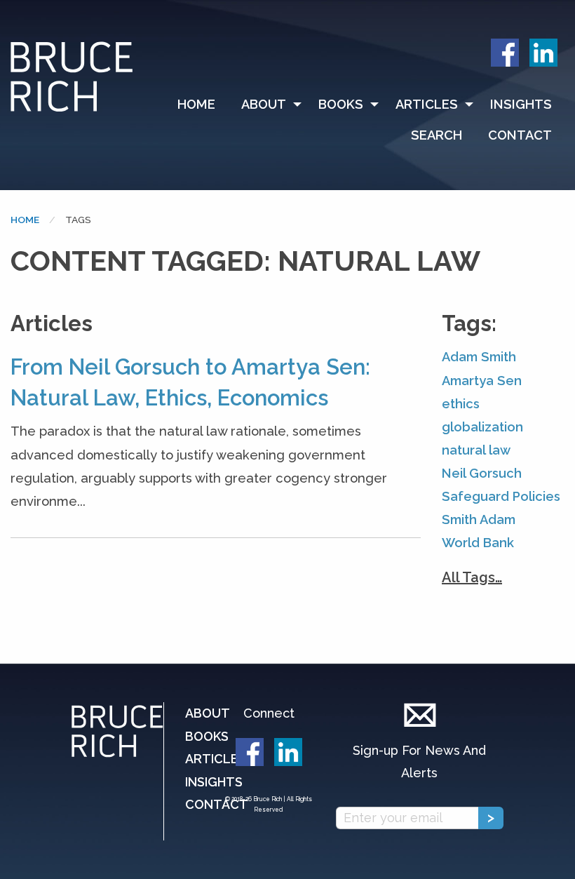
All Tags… (472, 577)
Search (436, 135)
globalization (482, 427)
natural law (476, 450)
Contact (520, 135)
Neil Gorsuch (482, 473)
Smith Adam (478, 519)
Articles (426, 104)
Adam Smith (479, 356)
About (263, 104)
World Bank (478, 542)
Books (340, 104)
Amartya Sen (482, 380)
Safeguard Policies (501, 496)
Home (196, 104)
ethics (461, 403)
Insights (521, 104)
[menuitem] (202, 104)
